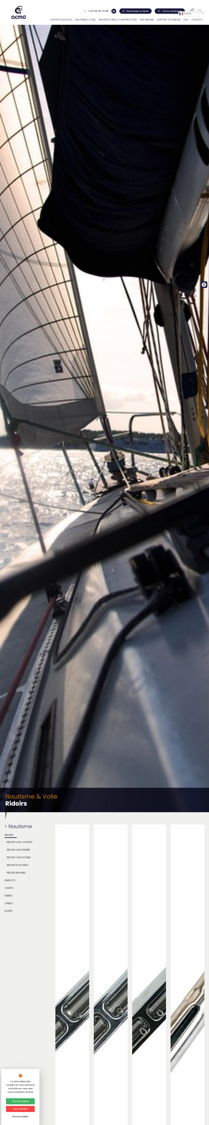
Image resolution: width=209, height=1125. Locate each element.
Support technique (169, 19)
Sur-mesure (147, 19)
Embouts (10, 880)
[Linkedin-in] (113, 11)
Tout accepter (20, 1101)
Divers (8, 911)
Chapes (9, 888)
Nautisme (20, 826)
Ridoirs (9, 835)
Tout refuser (20, 1109)
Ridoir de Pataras (17, 865)
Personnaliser (20, 1116)
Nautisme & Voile (85, 19)
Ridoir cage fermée (18, 850)
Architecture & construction (118, 19)
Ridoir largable (16, 872)
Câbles (9, 903)
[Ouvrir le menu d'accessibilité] (204, 284)
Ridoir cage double (19, 857)
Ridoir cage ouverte (19, 842)
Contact (197, 19)
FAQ (186, 19)
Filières (9, 895)
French (187, 13)
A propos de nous (61, 19)
